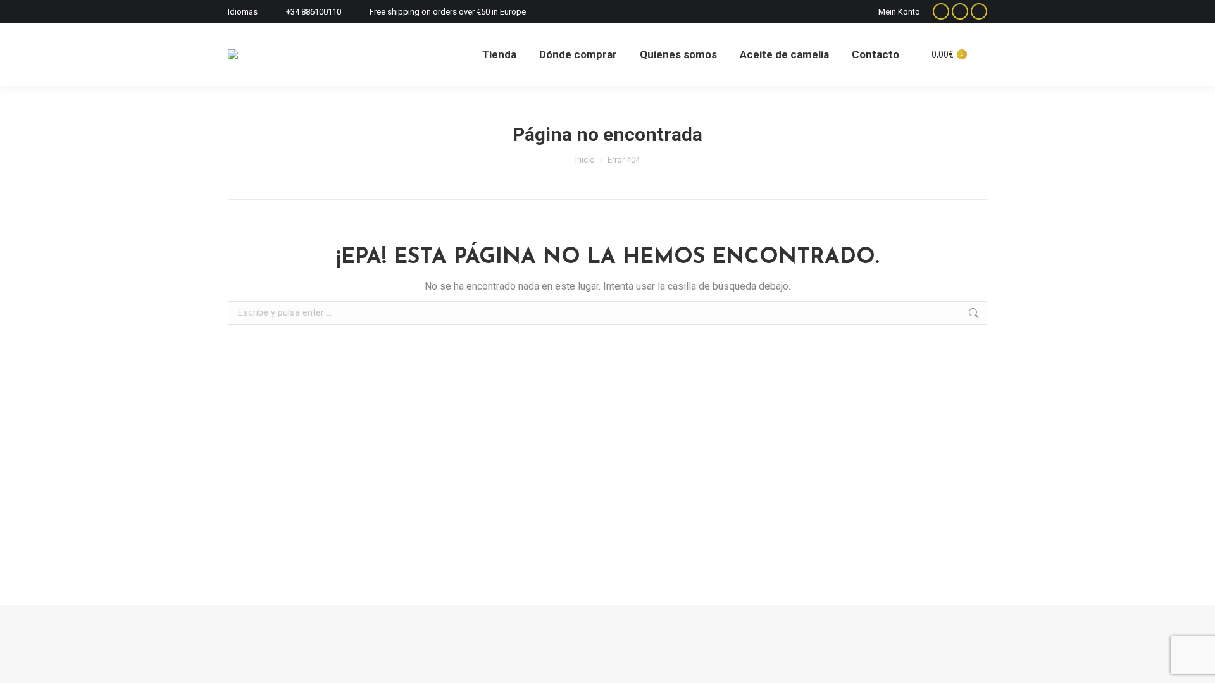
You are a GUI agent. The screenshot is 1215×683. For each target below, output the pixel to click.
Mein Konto (899, 11)
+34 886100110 (313, 11)
